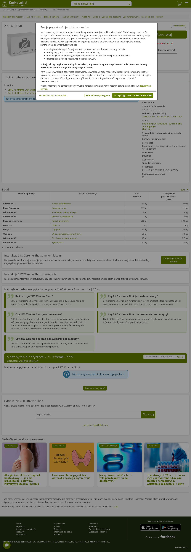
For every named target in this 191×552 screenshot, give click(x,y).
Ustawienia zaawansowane (52, 95)
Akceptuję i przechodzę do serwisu (133, 95)
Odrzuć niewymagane (98, 95)
